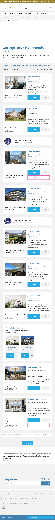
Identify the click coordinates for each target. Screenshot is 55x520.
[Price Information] (16, 97)
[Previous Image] (7, 82)
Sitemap (3, 503)
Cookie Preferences (23, 503)
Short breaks (21, 13)
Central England (40, 493)
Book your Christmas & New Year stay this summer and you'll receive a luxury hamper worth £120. (27, 1)
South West (24, 493)
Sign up (46, 483)
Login (48, 8)
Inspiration (43, 13)
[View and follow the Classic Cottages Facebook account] (44, 479)
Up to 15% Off (33, 177)
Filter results (33, 517)
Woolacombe (31, 81)
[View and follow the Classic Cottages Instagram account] (42, 479)
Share (50, 69)
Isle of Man (14, 495)
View (34, 97)
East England (4, 495)
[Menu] (50, 13)
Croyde (29, 113)
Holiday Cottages (16, 493)
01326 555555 (25, 8)
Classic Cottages (6, 493)
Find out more (47, 434)
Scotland (9, 495)
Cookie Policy (16, 503)
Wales (35, 493)
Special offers (29, 13)
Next (15, 69)
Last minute (36, 13)
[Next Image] (23, 82)
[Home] (3, 17)
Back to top (5, 460)
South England (30, 493)
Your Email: (9, 483)
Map (44, 69)
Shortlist (41, 8)
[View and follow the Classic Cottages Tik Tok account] (46, 479)
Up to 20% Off (33, 425)
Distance (37, 69)
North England (47, 493)
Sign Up (33, 8)
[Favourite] (45, 97)
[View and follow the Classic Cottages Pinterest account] (49, 479)
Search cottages (8, 13)
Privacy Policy (9, 503)
